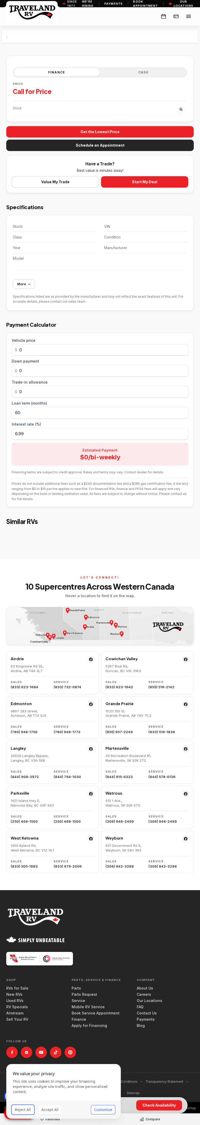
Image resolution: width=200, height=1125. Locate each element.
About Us (145, 988)
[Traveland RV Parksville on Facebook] (91, 793)
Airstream (14, 1013)
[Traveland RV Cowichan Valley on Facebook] (185, 659)
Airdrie (17, 658)
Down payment (25, 361)
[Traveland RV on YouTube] (41, 1052)
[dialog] (63, 1091)
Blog (141, 1025)
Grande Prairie (119, 703)
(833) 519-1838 (161, 732)
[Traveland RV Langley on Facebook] (91, 749)
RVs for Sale (17, 988)
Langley (18, 748)
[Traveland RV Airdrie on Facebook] (91, 659)
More (21, 284)
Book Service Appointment (96, 1013)
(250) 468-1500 (24, 821)
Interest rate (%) (26, 424)
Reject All (23, 1109)
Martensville (117, 748)
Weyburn (114, 837)
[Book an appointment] (163, 16)
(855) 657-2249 (119, 732)
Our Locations (149, 1000)
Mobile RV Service (88, 1007)
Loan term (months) (29, 403)
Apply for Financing (89, 1025)
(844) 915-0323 (119, 777)
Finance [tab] (56, 72)
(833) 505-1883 (24, 866)
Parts (76, 988)
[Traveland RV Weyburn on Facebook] (185, 838)
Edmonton (21, 703)
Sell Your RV (17, 1019)
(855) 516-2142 (161, 687)
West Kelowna (25, 837)
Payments (113, 3)
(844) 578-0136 (162, 777)
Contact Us (147, 1013)
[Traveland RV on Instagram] (26, 1052)
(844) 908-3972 (25, 777)
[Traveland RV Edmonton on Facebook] (91, 704)
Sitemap (133, 1093)
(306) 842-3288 (119, 866)
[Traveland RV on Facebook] (12, 1052)
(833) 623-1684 (24, 687)
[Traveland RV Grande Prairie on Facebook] (185, 704)
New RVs (14, 994)
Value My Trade (55, 182)
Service (78, 1000)
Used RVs (14, 1000)
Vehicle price (23, 340)
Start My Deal (144, 182)
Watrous (113, 792)
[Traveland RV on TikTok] (55, 1052)
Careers (144, 994)
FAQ (140, 1007)
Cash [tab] (143, 72)
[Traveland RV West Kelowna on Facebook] (91, 838)
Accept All (50, 1109)
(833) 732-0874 (67, 687)
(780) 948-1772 (67, 732)
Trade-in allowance (30, 382)
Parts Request (84, 994)
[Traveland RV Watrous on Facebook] (185, 793)
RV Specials (17, 1007)
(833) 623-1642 (119, 687)
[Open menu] (188, 16)
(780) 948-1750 (24, 732)
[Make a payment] (176, 16)
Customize (103, 1109)
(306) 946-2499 (119, 821)
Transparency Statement (164, 1081)
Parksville (20, 792)
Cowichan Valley (121, 658)
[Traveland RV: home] (32, 12)
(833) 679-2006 (68, 866)
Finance (79, 1019)
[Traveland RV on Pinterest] (70, 1052)
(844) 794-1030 (67, 777)
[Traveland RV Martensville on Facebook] (185, 749)
